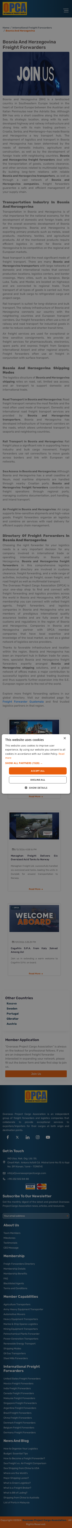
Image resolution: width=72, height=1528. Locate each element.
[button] (36, 763)
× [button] (64, 738)
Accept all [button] (38, 770)
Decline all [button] (37, 779)
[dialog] (36, 764)
